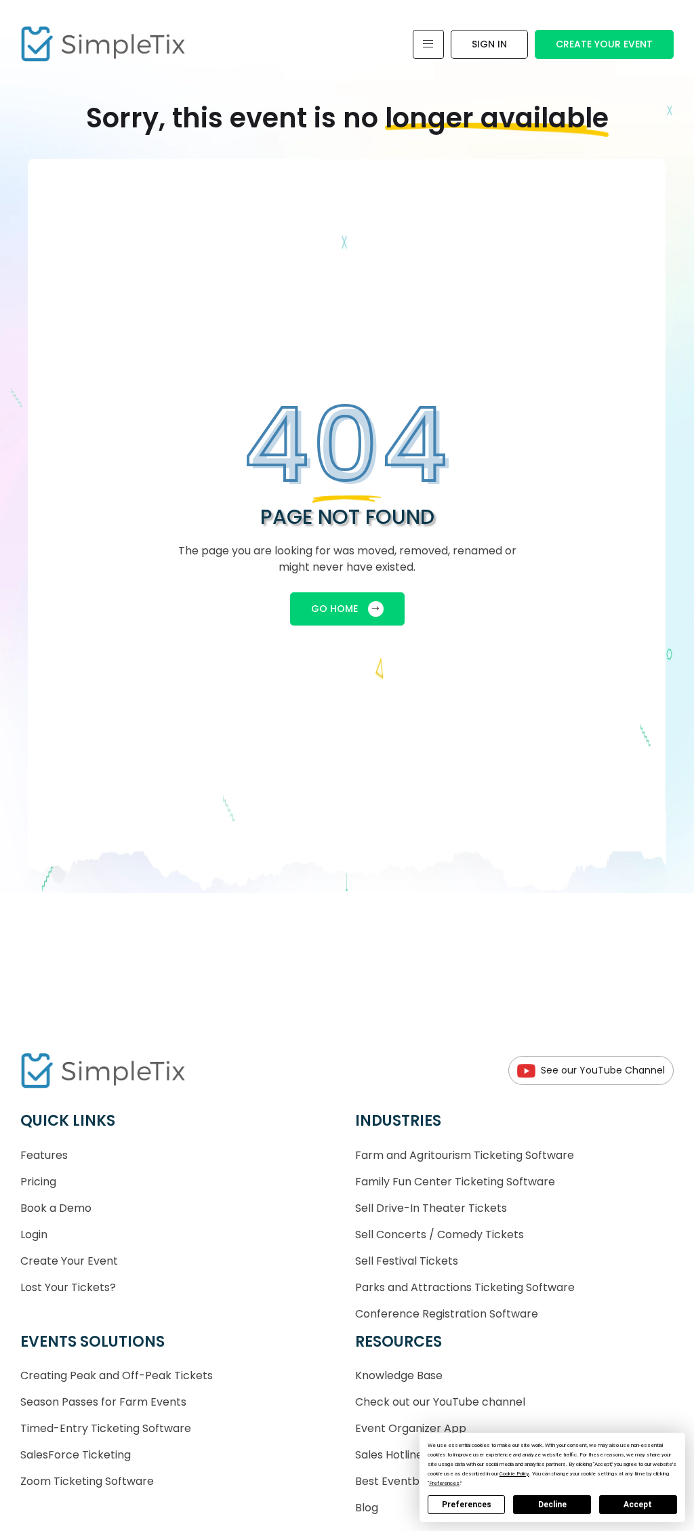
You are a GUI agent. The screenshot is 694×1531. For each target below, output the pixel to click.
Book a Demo (55, 1208)
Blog (366, 1507)
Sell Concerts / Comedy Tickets (439, 1234)
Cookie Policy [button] (514, 1474)
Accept (638, 1504)
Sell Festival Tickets (406, 1261)
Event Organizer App (410, 1428)
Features (44, 1155)
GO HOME (334, 608)
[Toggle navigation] (428, 44)
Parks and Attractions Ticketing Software (465, 1287)
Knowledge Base (399, 1375)
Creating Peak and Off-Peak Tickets (116, 1375)
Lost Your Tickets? (68, 1287)
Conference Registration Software (446, 1314)
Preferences (466, 1504)
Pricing (38, 1181)
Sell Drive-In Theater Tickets (431, 1208)
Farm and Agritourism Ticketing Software (464, 1155)
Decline (552, 1504)
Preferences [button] (444, 1483)
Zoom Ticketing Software (87, 1481)
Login (33, 1234)
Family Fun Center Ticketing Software (455, 1181)
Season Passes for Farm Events (103, 1402)
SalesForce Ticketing (75, 1455)
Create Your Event (604, 44)
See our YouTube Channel (603, 1070)
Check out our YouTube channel (440, 1402)
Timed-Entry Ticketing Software (105, 1428)
